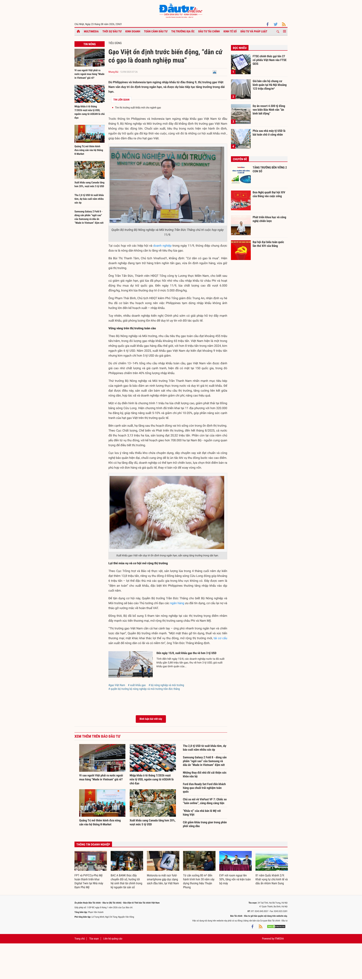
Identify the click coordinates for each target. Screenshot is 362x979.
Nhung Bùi (113, 72)
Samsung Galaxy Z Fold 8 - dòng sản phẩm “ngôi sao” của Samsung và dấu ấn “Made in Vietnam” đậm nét (205, 761)
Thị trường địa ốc (183, 31)
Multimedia (91, 31)
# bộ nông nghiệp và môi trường (166, 685)
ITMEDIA (279, 938)
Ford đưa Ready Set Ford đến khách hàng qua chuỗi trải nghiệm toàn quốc (204, 787)
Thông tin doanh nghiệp (93, 844)
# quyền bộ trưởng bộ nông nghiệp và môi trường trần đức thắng (144, 689)
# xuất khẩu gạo (137, 685)
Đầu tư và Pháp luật (253, 31)
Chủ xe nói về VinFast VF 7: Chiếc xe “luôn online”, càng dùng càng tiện (205, 801)
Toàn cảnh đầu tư (156, 31)
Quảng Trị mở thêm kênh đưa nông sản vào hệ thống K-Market (88, 150)
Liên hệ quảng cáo (112, 938)
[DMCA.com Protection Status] (276, 926)
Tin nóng (89, 44)
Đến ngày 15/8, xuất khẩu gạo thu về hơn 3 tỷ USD (186, 653)
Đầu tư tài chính (209, 31)
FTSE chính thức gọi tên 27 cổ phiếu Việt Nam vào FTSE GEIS (270, 59)
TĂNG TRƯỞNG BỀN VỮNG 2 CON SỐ (270, 169)
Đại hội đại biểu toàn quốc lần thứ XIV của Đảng (268, 244)
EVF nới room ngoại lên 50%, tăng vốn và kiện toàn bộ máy (235, 879)
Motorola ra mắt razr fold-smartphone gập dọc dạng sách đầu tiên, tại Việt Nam (163, 879)
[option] (91, 870)
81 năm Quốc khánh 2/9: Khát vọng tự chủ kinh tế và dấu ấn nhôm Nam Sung (271, 879)
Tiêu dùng (115, 43)
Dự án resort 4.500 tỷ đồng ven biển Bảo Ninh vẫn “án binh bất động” (269, 109)
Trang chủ (79, 938)
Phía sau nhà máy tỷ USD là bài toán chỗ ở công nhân (269, 132)
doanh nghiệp (162, 245)
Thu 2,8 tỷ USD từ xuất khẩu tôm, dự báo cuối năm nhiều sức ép (89, 199)
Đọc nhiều (240, 48)
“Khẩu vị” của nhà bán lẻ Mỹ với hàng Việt (202, 812)
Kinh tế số (230, 31)
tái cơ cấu (220, 638)
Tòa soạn (94, 938)
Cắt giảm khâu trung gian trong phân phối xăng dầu (205, 824)
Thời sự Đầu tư (112, 31)
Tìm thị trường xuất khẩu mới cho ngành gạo (138, 107)
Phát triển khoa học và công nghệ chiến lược (269, 219)
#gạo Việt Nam (116, 685)
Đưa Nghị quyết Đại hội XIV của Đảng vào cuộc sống (269, 194)
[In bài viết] (214, 72)
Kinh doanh (132, 31)
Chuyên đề (240, 159)
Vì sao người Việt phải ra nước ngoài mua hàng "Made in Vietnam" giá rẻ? (89, 74)
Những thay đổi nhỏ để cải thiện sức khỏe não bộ (204, 774)
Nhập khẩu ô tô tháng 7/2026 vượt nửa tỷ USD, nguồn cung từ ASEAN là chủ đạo (152, 779)
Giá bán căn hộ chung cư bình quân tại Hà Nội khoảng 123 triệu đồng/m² (270, 84)
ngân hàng (177, 603)
